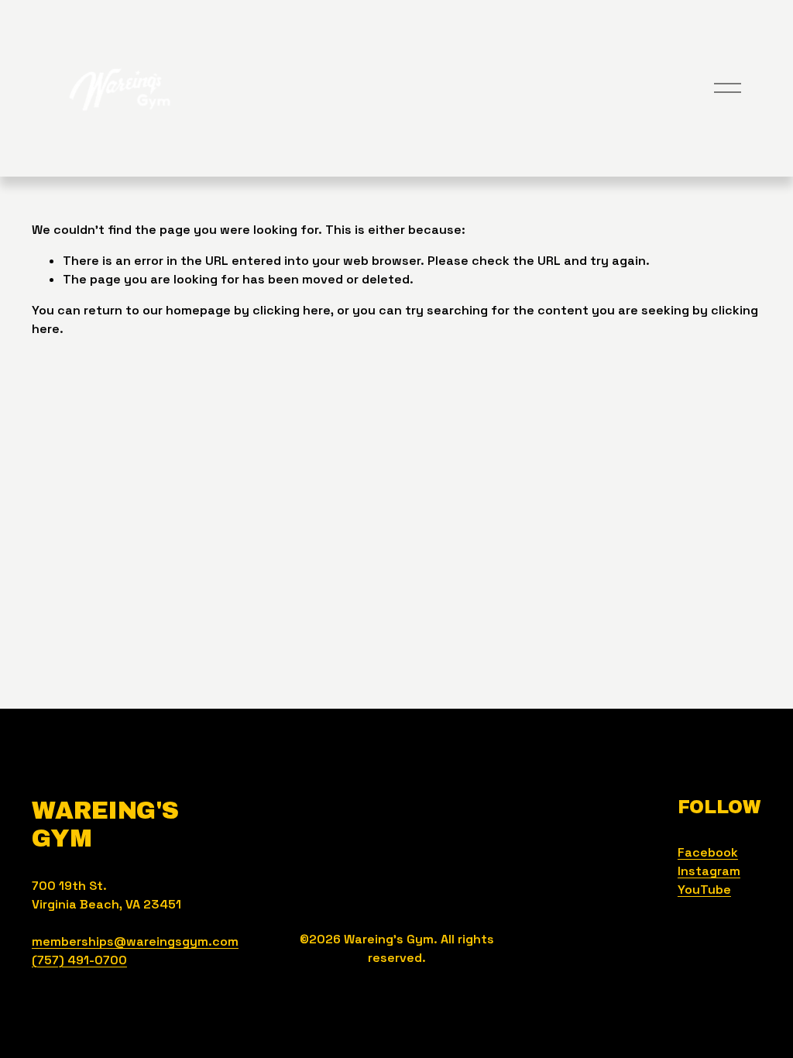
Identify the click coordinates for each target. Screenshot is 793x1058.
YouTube (704, 889)
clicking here (291, 310)
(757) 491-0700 (79, 960)
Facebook (708, 852)
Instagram (709, 871)
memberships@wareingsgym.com (135, 941)
